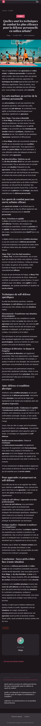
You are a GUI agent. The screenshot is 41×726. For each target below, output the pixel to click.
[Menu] (37, 1)
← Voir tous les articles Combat (13, 661)
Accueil (4, 10)
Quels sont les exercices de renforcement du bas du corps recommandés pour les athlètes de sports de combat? (20, 686)
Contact (26, 716)
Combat (10, 10)
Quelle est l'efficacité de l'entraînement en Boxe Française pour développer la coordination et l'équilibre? (20, 694)
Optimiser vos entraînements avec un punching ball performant (20, 702)
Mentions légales (17, 716)
